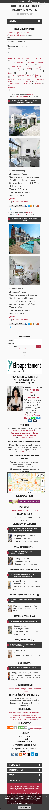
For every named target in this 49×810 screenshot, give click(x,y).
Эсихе (27, 83)
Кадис (10, 62)
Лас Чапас (29, 71)
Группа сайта (13, 689)
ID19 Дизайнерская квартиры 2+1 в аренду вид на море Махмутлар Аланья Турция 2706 (22, 645)
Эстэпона (11, 88)
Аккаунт (16, 715)
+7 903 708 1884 (20, 201)
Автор (34, 713)
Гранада (38, 58)
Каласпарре (29, 62)
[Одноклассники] (31, 205)
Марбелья (20, 75)
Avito (23, 713)
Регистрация (21, 1)
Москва (31, 1)
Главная (10, 33)
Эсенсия (38, 83)
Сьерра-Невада (28, 80)
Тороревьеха (39, 79)
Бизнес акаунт (30, 715)
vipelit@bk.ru (32, 397)
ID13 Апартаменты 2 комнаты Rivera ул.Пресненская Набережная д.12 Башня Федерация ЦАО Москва (22, 575)
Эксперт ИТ (34, 719)
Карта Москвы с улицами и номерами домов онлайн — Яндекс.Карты (39, 4)
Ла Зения (20, 71)
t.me (22, 715)
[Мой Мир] (33, 205)
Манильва (11, 75)
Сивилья (20, 79)
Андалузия (21, 58)
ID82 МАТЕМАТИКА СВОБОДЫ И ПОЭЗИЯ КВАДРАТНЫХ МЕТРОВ (23, 668)
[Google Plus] (38, 205)
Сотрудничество (27, 689)
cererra (30, 94)
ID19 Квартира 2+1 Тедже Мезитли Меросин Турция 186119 (24, 621)
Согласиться (24, 807)
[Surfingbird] (10, 208)
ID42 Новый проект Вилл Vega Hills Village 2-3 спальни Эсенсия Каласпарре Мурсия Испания (24, 101)
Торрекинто (12, 83)
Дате (24, 53)
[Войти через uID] (24, 357)
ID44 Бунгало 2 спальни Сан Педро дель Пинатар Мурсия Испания (24, 219)
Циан (19, 713)
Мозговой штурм (22, 719)
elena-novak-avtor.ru (31, 510)
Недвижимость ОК (15, 717)
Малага (37, 71)
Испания (20, 35)
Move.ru (12, 713)
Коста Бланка (28, 68)
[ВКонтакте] (26, 205)
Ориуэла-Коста (38, 76)
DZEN (28, 713)
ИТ (38, 713)
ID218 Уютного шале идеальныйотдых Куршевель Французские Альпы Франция (22, 553)
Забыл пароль (21, 348)
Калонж (20, 62)
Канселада (39, 62)
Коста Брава (19, 68)
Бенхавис (29, 58)
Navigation (12, 21)
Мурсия (28, 75)
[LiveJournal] (36, 205)
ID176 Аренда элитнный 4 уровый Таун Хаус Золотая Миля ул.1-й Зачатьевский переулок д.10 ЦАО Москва (24, 529)
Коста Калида (10, 72)
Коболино (11, 67)
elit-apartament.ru (16, 510)
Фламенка (21, 83)
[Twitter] (29, 205)
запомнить (14, 346)
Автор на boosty (30, 717)
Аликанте (11, 58)
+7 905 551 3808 (26, 452)
